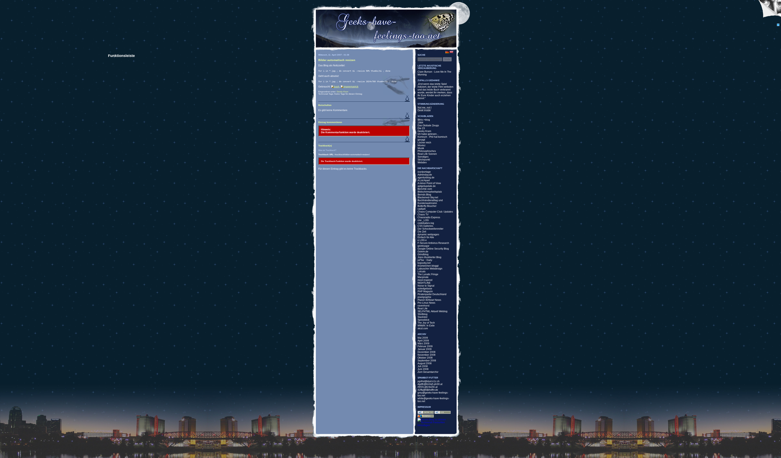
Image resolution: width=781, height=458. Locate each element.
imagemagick (351, 86)
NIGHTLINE (424, 282)
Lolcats (421, 271)
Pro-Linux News (426, 302)
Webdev (422, 162)
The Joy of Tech (426, 322)
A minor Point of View (429, 183)
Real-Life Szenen (427, 154)
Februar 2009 (425, 346)
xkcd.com (423, 328)
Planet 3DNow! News (429, 300)
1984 (420, 122)
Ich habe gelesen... (428, 134)
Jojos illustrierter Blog (429, 257)
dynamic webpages (428, 234)
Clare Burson (425, 71)
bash (336, 86)
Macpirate (423, 277)
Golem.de (423, 251)
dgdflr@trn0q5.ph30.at (430, 384)
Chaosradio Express (429, 217)
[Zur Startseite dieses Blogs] (386, 28)
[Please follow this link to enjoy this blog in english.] (454, 52)
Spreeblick (423, 319)
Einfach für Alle (426, 237)
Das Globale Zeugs (428, 125)
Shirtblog (423, 314)
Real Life (423, 308)
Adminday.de (425, 174)
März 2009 (423, 343)
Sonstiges (423, 156)
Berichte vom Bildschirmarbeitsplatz (430, 190)
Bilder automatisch (336, 60)
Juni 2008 (423, 369)
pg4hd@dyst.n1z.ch (429, 381)
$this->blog (424, 119)
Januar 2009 (425, 349)
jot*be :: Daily (425, 260)
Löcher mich (424, 142)
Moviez (421, 145)
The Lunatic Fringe (428, 274)
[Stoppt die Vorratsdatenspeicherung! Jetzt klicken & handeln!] (769, 12)
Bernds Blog (424, 194)
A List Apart (424, 180)
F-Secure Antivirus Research (433, 243)
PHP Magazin (425, 291)
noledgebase (425, 288)
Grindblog (423, 254)
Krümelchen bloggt (428, 265)
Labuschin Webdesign (430, 268)
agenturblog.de (426, 177)
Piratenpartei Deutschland (432, 294)
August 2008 (425, 363)
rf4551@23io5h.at (427, 387)
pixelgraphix (424, 297)
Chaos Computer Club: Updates (435, 211)
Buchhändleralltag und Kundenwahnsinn (430, 202)
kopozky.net (424, 263)
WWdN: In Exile (426, 325)
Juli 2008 (423, 366)
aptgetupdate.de (427, 186)
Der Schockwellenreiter (430, 228)
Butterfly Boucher (427, 206)
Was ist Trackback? (327, 150)
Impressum (424, 407)
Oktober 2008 (425, 357)
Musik (421, 148)
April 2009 (423, 340)
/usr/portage (424, 171)
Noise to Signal (426, 285)
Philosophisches (427, 151)
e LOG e (422, 240)
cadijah (422, 208)
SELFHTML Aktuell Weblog (432, 311)
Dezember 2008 (426, 352)
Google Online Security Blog (433, 248)
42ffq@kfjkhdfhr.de (428, 389)
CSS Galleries (425, 226)
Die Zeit (422, 231)
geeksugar (423, 245)
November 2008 (426, 354)
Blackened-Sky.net (428, 197)
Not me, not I (424, 107)
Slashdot (422, 317)
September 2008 (427, 360)
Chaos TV (423, 214)
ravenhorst (423, 305)
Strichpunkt (424, 159)
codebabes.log (426, 223)
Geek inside (424, 110)
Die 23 (421, 128)
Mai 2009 (423, 337)
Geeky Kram (342, 92)
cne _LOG (423, 220)
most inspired (425, 280)
